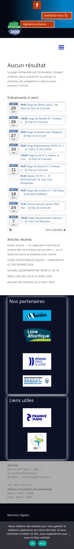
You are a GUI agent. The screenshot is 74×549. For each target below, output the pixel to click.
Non (42, 543)
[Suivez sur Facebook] (37, 5)
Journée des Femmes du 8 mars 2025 (30, 282)
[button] (10, 230)
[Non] (69, 535)
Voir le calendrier (55, 230)
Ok (32, 543)
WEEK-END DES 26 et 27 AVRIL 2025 (29, 276)
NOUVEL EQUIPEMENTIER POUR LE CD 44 (33, 270)
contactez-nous (54, 15)
